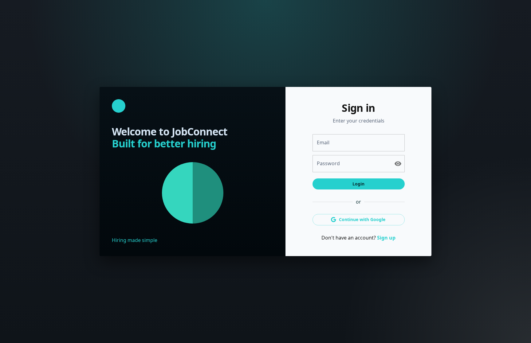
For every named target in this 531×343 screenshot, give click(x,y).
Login (358, 184)
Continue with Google (362, 219)
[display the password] (398, 164)
